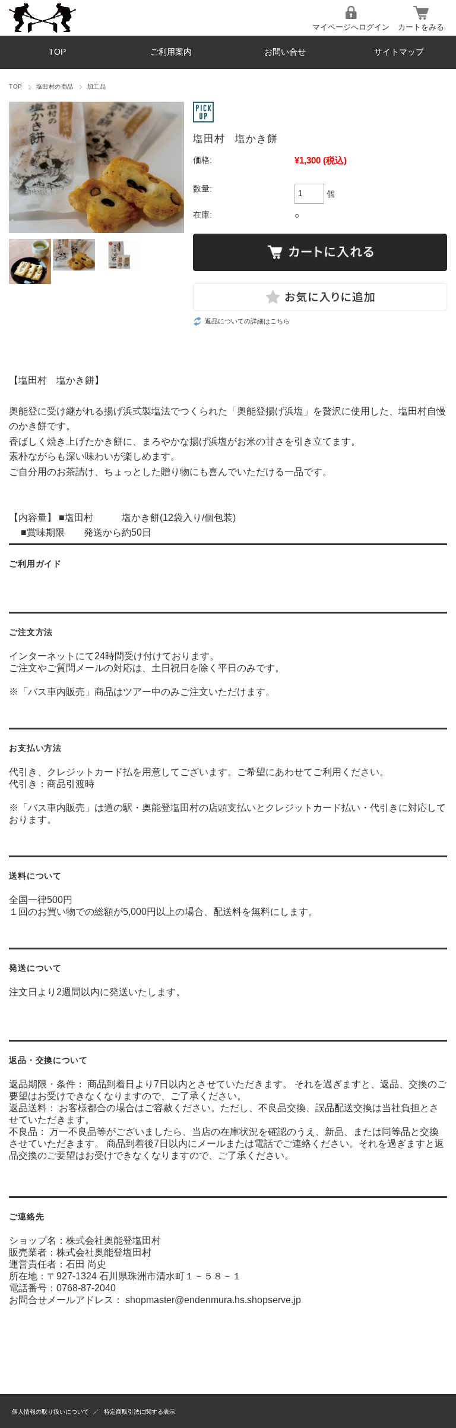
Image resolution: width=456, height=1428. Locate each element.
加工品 (96, 86)
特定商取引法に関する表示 (139, 1411)
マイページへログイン (351, 27)
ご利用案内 (171, 52)
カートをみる (421, 27)
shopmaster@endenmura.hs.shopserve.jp (213, 1300)
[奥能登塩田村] (81, 18)
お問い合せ (285, 52)
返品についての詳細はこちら (247, 321)
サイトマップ (399, 52)
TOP (57, 52)
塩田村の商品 (55, 86)
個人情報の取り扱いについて (50, 1411)
